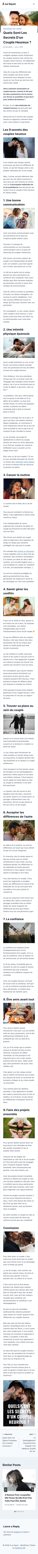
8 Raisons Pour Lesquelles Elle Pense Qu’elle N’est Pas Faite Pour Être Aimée (18, 1498)
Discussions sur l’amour (12, 29)
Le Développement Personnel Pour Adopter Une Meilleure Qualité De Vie (29, 1443)
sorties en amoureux (25, 551)
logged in (17, 1532)
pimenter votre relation (25, 462)
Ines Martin (9, 47)
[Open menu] (34, 3)
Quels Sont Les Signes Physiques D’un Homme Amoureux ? (9, 1440)
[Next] (32, 1489)
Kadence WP (20, 1548)
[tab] (15, 1511)
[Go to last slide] (5, 1489)
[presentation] (19, 1480)
